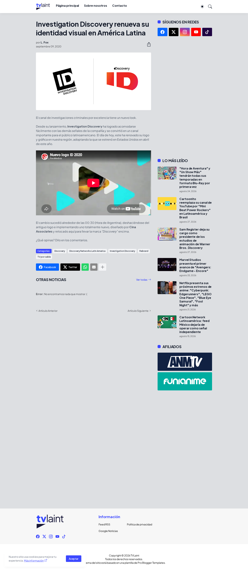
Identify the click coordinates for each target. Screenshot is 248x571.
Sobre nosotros (95, 5)
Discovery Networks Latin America (87, 251)
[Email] (93, 267)
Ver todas (141, 279)
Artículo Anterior (48, 310)
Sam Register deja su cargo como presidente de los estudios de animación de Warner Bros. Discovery (194, 239)
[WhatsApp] (85, 267)
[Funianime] (185, 381)
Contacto (119, 5)
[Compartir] (147, 44)
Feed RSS (104, 524)
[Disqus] (93, 368)
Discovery (59, 251)
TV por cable (44, 256)
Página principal (67, 5)
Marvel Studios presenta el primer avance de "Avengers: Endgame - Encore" (195, 265)
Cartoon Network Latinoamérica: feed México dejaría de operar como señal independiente (194, 324)
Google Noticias (108, 530)
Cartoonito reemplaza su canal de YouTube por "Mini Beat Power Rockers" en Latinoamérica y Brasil (195, 208)
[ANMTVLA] (185, 362)
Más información (34, 560)
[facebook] (162, 32)
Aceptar (73, 558)
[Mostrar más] (102, 267)
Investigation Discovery (122, 251)
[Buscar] (208, 6)
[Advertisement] (185, 97)
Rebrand (143, 251)
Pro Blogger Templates (151, 562)
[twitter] (174, 32)
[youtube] (196, 32)
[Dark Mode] (200, 6)
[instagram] (185, 32)
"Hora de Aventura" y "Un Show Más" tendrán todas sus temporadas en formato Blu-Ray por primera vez (194, 178)
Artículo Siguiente (138, 310)
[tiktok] (207, 32)
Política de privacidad (138, 524)
